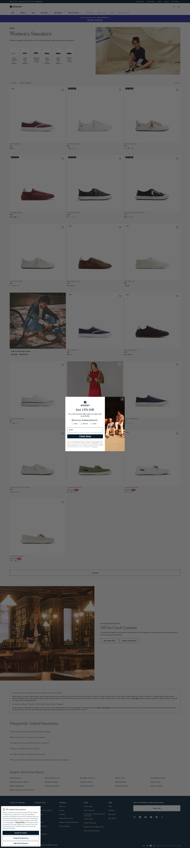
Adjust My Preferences (20, 843)
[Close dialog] (122, 399)
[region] (21, 826)
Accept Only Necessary (20, 838)
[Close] (39, 808)
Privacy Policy (20, 822)
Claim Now (85, 436)
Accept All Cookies (21, 833)
